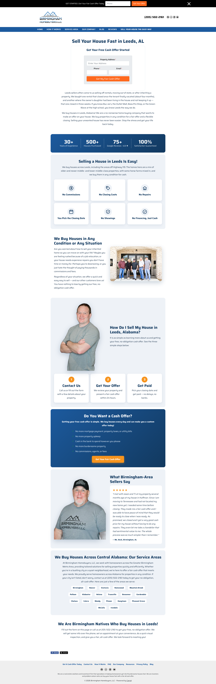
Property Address (108, 59)
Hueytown (122, 601)
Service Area (71, 29)
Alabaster (86, 594)
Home (40, 29)
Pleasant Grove (138, 601)
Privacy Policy (142, 664)
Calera (86, 601)
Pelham (73, 594)
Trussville (112, 594)
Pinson (109, 601)
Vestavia (105, 587)
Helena (99, 594)
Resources (130, 664)
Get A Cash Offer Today (72, 664)
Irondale (114, 607)
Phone (97, 68)
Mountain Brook (136, 587)
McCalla (101, 607)
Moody (97, 601)
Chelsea (74, 601)
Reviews (112, 29)
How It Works (54, 29)
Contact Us (88, 664)
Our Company (88, 29)
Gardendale (141, 594)
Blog (101, 29)
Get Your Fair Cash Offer (108, 459)
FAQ (109, 664)
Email (119, 68)
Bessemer (126, 594)
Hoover (92, 587)
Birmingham (78, 587)
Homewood (119, 587)
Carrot (129, 680)
